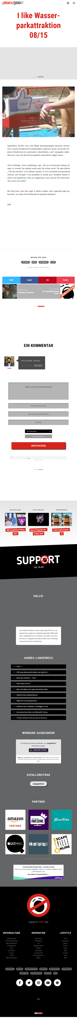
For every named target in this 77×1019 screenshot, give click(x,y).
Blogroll (10, 969)
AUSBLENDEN (40, 76)
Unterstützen (31, 969)
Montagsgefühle (11, 943)
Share (29, 280)
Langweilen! (38, 784)
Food (65, 938)
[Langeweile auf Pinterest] (57, 983)
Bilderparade (11, 938)
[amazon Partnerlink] (15, 820)
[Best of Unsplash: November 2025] (38, 524)
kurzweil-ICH (38, 953)
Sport (65, 948)
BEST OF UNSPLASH (38, 509)
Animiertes (38, 938)
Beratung (24, 973)
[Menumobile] (68, 3)
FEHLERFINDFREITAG (61, 509)
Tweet (11, 280)
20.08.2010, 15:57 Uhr (26, 365)
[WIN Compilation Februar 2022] (15, 524)
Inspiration (38, 933)
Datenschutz (36, 973)
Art (38, 943)
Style (65, 950)
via (9, 204)
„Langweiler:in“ (51, 743)
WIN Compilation (11, 958)
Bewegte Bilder (38, 946)
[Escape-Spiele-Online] (62, 844)
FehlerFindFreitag (11, 941)
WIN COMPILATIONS (15, 509)
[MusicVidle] (62, 820)
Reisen (65, 946)
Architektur (38, 941)
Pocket (65, 280)
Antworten (38, 365)
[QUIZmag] (15, 844)
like (53, 262)
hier (27, 191)
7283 (41, 922)
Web (34, 262)
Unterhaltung (11, 933)
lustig (11, 955)
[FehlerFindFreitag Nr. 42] (61, 524)
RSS (55, 973)
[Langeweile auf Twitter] (29, 983)
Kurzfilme (11, 950)
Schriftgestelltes (38, 955)
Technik (25, 262)
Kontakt (43, 969)
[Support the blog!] (38, 561)
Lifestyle (65, 933)
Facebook (44, 262)
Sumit (9, 368)
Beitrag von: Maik (38, 257)
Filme (11, 948)
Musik (65, 943)
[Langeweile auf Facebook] (19, 983)
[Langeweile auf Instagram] (38, 983)
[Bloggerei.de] (38, 1013)
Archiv (19, 969)
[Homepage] (14, 3)
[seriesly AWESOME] (38, 820)
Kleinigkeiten (11, 946)
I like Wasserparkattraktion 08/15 (38, 25)
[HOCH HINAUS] (38, 999)
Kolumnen (65, 941)
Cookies (48, 973)
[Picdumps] (38, 844)
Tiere (65, 955)
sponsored (66, 969)
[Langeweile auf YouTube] (47, 983)
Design (38, 948)
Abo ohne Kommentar (38, 436)
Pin (47, 280)
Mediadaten (54, 969)
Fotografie (38, 950)
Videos (38, 958)
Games (11, 953)
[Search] (74, 3)
